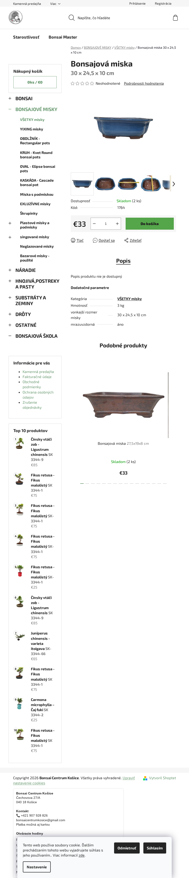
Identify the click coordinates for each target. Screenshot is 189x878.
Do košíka (150, 223)
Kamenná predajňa (27, 4)
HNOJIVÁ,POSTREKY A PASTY (37, 283)
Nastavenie (37, 867)
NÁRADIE (25, 270)
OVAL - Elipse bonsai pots (37, 168)
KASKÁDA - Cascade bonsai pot (37, 182)
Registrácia (163, 3)
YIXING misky (31, 129)
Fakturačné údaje (37, 376)
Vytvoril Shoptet (162, 778)
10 (137, 483)
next (172, 426)
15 (165, 483)
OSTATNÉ (25, 325)
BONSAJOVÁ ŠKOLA (36, 336)
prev (74, 426)
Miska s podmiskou (36, 194)
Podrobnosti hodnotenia (144, 83)
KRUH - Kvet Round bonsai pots (36, 154)
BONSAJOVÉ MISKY (36, 109)
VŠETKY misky (32, 119)
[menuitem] (26, 37)
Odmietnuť (127, 848)
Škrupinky (29, 213)
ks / (35, 82)
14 (159, 483)
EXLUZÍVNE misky (35, 203)
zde (82, 855)
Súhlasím (155, 848)
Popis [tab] (123, 260)
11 (143, 483)
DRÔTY (23, 314)
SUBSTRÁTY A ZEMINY (30, 300)
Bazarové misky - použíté (35, 257)
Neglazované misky (37, 246)
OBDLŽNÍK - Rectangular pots (35, 140)
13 (154, 483)
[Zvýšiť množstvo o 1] (117, 223)
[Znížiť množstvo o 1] (94, 223)
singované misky (34, 237)
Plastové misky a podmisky (34, 224)
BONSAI (23, 98)
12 (148, 483)
